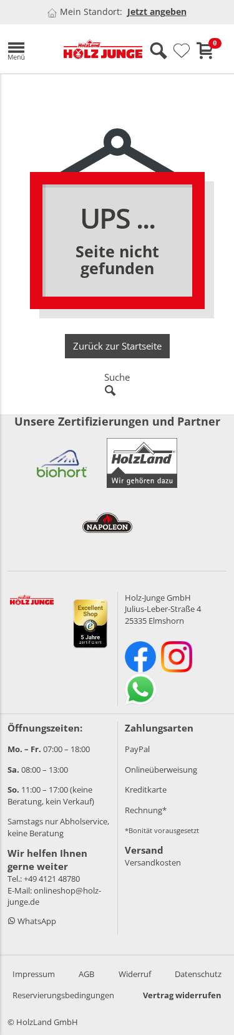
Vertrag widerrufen (182, 995)
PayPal (137, 749)
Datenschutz (198, 974)
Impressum (33, 974)
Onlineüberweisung (161, 769)
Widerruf (135, 974)
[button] (26, 49)
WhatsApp (36, 921)
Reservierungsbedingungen (63, 995)
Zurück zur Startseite (117, 346)
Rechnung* (146, 810)
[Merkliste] (181, 51)
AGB (86, 974)
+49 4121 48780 (52, 878)
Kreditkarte (146, 789)
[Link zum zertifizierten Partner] (62, 463)
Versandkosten (153, 862)
